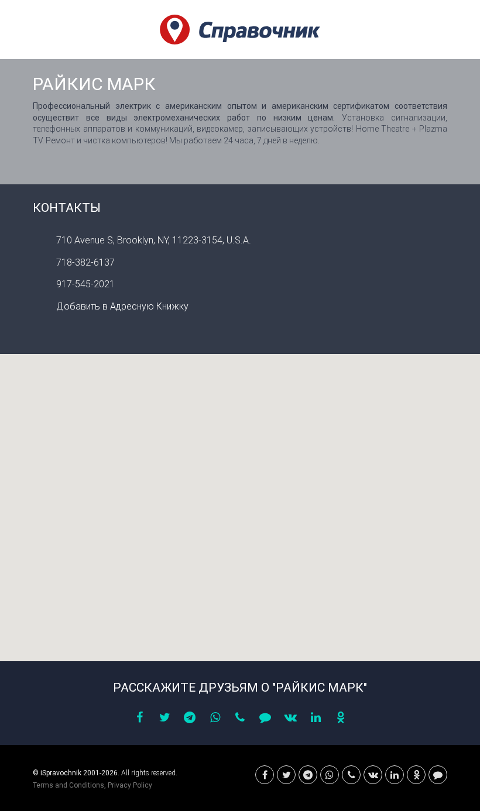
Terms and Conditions (68, 785)
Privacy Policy (130, 785)
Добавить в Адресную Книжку (122, 306)
